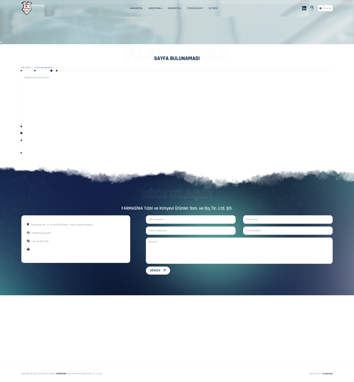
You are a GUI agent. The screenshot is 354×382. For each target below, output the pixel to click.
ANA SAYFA (26, 67)
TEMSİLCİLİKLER (195, 8)
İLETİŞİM (213, 8)
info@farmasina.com (41, 233)
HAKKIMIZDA (136, 8)
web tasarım (315, 373)
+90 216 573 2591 (40, 241)
